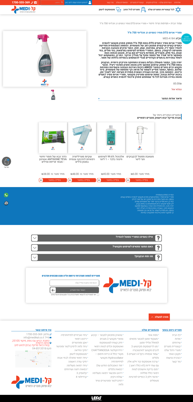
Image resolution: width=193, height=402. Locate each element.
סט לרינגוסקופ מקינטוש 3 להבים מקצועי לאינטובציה (145, 348)
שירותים (176, 343)
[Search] (62, 2)
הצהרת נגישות (173, 358)
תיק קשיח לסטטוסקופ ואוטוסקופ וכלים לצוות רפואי (108, 344)
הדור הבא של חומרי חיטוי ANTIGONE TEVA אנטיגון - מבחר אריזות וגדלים (53, 159)
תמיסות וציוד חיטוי (158, 23)
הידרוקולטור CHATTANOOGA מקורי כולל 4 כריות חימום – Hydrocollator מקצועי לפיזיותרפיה (107, 356)
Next (164, 217)
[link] (6, 195)
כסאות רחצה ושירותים (75, 369)
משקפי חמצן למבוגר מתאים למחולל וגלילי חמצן (144, 341)
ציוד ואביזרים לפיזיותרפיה (74, 335)
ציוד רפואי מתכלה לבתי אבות (72, 358)
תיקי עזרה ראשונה (77, 362)
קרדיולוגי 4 (81, 377)
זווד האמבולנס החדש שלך (109, 365)
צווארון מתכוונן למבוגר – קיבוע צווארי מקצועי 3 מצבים (107, 337)
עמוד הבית (176, 23)
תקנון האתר (175, 354)
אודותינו (177, 3)
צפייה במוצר (141, 180)
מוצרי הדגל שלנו (172, 350)
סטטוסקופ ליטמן (78, 354)
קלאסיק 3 (82, 373)
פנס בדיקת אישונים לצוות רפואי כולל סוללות (145, 371)
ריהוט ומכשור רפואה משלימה (107, 373)
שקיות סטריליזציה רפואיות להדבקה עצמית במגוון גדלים (82, 159)
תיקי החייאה (80, 350)
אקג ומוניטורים (79, 343)
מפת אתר (153, 335)
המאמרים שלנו (122, 3)
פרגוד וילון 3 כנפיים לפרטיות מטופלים (144, 379)
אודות (178, 339)
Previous (170, 217)
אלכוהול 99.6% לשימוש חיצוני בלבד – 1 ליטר (111, 158)
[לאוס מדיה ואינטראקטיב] (96, 398)
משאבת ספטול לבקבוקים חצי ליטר (140, 158)
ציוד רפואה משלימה (77, 365)
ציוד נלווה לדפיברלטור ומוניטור (71, 346)
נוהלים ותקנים (151, 3)
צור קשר (110, 3)
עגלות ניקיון (116, 377)
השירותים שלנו (166, 3)
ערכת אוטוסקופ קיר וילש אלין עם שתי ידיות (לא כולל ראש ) (143, 363)
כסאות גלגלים (115, 369)
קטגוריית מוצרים (137, 3)
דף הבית (176, 335)
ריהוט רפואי (81, 339)
